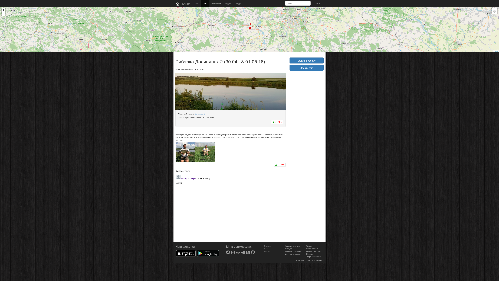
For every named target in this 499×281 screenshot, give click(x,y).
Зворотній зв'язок (313, 256)
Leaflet (496, 51)
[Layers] (494, 11)
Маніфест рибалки (293, 251)
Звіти (205, 3)
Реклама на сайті (313, 251)
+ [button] (3, 10)
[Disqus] (230, 206)
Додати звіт (306, 67)
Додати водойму (307, 60)
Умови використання (312, 247)
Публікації (215, 3)
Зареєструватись (292, 246)
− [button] (3, 14)
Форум (228, 3)
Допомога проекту (293, 254)
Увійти (317, 3)
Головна (267, 246)
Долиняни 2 (200, 113)
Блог (266, 248)
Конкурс (238, 3)
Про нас (309, 254)
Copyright (300, 260)
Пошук (267, 251)
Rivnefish (320, 260)
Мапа (197, 3)
